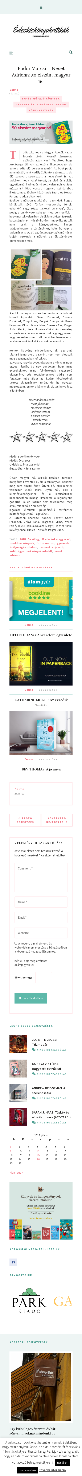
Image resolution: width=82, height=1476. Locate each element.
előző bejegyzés (25, 820)
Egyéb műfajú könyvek (41, 98)
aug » (20, 1172)
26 (38, 1159)
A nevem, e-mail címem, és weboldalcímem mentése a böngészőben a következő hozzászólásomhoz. (41, 947)
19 (38, 1155)
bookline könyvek (21, 543)
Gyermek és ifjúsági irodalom (41, 104)
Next (67, 1300)
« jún (12, 1172)
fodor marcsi (45, 543)
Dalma (13, 90)
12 (38, 1151)
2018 (23, 539)
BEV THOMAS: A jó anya (41, 769)
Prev (15, 1300)
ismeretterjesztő (51, 547)
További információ (52, 1470)
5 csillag (33, 539)
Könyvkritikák (41, 110)
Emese (29, 759)
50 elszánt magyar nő (55, 539)
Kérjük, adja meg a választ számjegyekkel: (31, 963)
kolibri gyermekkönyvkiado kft (30, 551)
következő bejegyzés (56, 820)
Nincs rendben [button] (28, 1470)
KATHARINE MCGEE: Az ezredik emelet (41, 702)
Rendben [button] (62, 1462)
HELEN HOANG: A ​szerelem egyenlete (41, 635)
